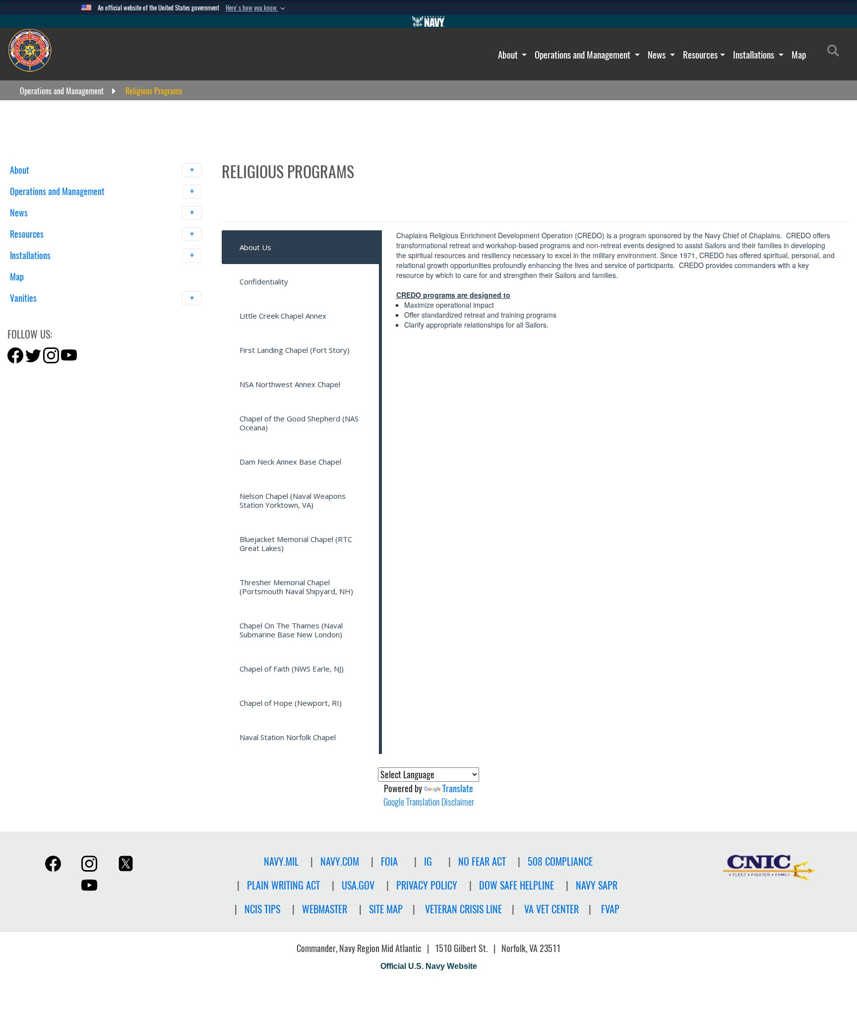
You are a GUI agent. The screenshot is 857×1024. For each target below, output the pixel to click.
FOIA (389, 861)
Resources (700, 54)
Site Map (386, 909)
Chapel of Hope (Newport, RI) (291, 703)
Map (799, 54)
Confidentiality (264, 281)
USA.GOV (358, 885)
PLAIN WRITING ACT (283, 885)
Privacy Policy (426, 885)
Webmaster (324, 909)
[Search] (61, 315)
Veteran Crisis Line (463, 909)
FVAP (610, 909)
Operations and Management (583, 54)
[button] (256, 8)
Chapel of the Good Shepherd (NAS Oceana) (299, 422)
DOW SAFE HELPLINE (516, 885)
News (658, 54)
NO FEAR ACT (482, 861)
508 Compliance (560, 861)
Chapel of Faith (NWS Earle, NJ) (292, 669)
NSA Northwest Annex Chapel (290, 384)
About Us (255, 247)
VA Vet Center (551, 909)
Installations (754, 54)
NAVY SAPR (596, 885)
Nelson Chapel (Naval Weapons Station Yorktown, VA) (293, 500)
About (509, 54)
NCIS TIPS (262, 909)
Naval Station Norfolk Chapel (288, 737)
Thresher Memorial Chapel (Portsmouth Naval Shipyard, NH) (296, 586)
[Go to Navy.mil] (428, 21)
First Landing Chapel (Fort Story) (295, 350)
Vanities (24, 298)
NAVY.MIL (281, 861)
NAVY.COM (339, 861)
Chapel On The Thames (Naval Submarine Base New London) (291, 629)
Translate (457, 788)
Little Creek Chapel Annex (283, 316)
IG (428, 861)
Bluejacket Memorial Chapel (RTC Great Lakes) (296, 543)
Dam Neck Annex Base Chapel (290, 462)
